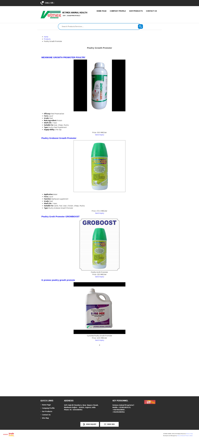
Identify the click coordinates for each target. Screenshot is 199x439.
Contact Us (151, 11)
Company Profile (118, 11)
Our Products (136, 11)
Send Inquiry (99, 135)
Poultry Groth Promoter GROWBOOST (60, 216)
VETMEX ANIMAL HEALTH (74, 13)
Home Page (102, 11)
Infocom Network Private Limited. (185, 435)
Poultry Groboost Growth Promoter (58, 138)
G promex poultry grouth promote (58, 280)
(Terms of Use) (189, 433)
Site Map (45, 418)
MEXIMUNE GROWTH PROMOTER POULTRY (63, 57)
